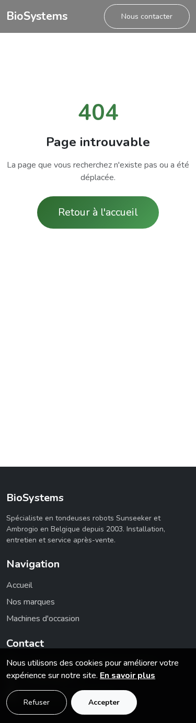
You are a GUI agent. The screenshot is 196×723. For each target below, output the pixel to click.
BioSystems (36, 16)
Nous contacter (146, 16)
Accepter (104, 702)
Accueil (19, 585)
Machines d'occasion (42, 618)
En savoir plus (127, 675)
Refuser (37, 702)
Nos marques (30, 602)
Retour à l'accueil (98, 212)
